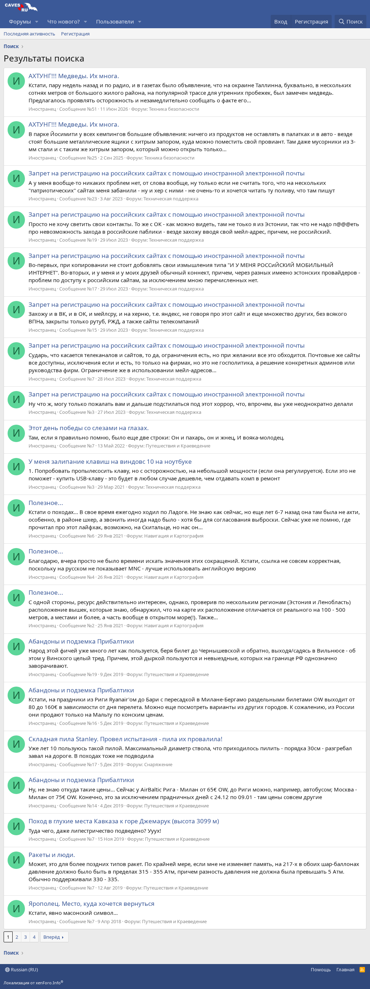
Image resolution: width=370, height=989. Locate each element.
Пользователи (115, 21)
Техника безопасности (174, 109)
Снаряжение (158, 764)
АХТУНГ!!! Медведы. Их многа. (74, 76)
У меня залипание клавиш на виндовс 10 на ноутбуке (110, 461)
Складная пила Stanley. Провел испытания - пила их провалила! (126, 739)
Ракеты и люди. (52, 854)
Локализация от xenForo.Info (33, 982)
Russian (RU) (24, 969)
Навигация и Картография (173, 535)
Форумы (20, 21)
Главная (345, 969)
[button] (37, 21)
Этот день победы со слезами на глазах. (89, 428)
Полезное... (46, 502)
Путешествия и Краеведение (178, 445)
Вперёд (51, 937)
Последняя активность (29, 33)
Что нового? (63, 21)
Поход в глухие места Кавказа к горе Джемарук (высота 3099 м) (124, 821)
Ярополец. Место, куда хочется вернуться (92, 903)
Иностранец (42, 109)
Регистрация (75, 33)
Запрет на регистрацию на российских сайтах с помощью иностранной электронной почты (167, 173)
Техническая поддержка (170, 198)
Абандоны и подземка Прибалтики (81, 641)
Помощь (321, 969)
